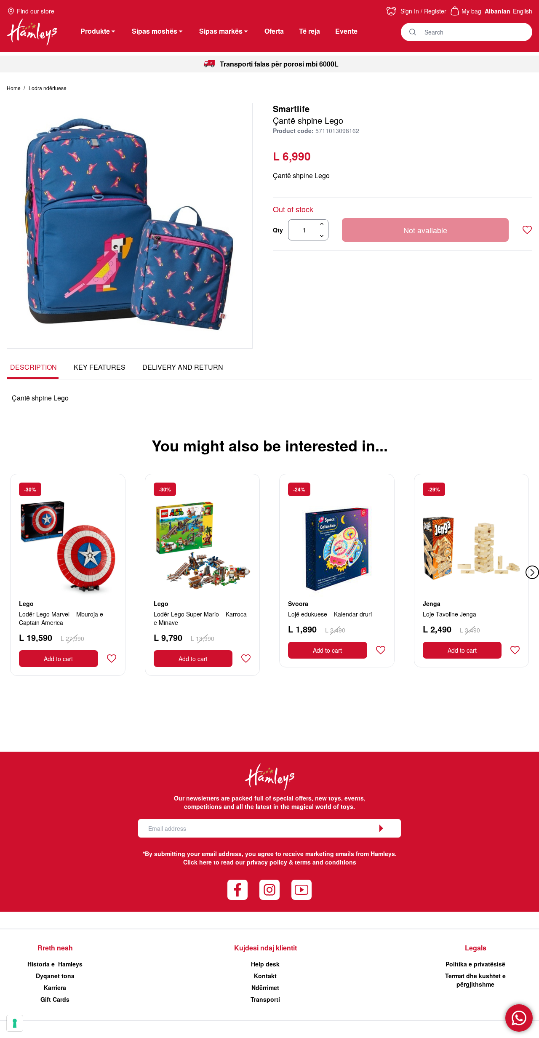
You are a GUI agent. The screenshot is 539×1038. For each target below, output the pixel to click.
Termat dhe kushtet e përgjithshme (475, 979)
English (522, 11)
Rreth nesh (55, 948)
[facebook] (237, 890)
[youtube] (301, 890)
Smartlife (291, 108)
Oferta (274, 31)
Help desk (265, 964)
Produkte (95, 31)
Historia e (55, 964)
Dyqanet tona (55, 975)
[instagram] (269, 890)
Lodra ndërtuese (48, 87)
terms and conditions (325, 862)
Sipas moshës (154, 31)
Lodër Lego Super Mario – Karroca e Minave (200, 618)
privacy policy (267, 862)
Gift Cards (54, 999)
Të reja (309, 31)
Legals (475, 948)
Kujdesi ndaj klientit (265, 948)
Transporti (265, 999)
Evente (346, 31)
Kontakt (265, 975)
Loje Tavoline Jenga (449, 614)
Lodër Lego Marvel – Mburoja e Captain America (61, 618)
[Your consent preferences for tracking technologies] (15, 1023)
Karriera (55, 987)
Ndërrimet (265, 987)
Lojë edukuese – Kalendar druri (330, 614)
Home (14, 87)
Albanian (497, 11)
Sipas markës (221, 31)
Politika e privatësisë (475, 964)
